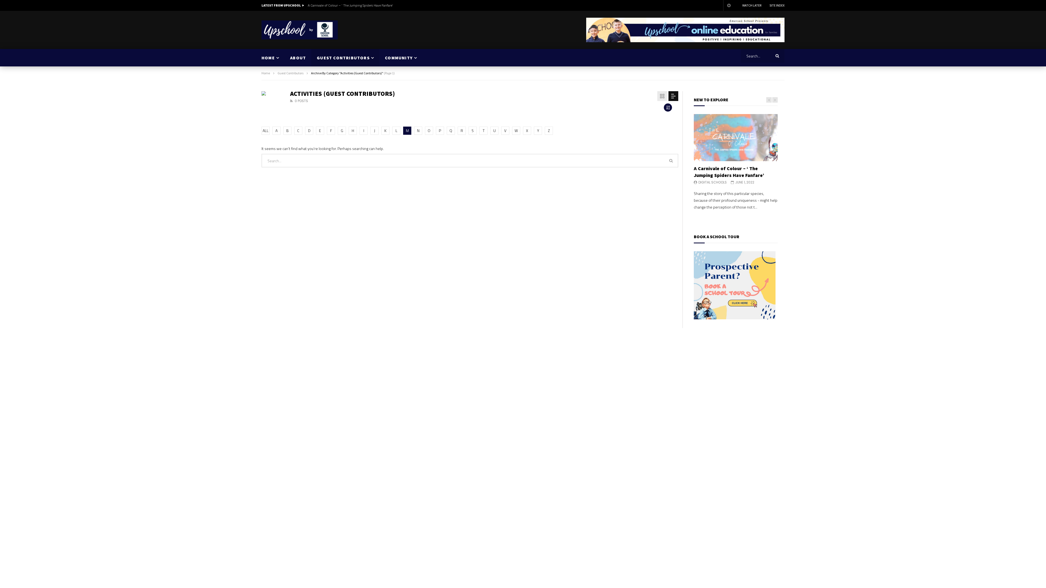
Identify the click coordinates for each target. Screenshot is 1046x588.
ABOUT (298, 57)
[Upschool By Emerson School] (300, 29)
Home (266, 73)
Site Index (777, 5)
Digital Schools (712, 182)
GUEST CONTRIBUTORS (343, 57)
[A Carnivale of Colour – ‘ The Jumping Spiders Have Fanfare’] (736, 137)
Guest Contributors (290, 73)
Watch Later (751, 5)
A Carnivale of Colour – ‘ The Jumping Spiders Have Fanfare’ (350, 5)
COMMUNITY (399, 57)
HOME (268, 57)
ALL (266, 130)
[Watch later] (728, 5)
